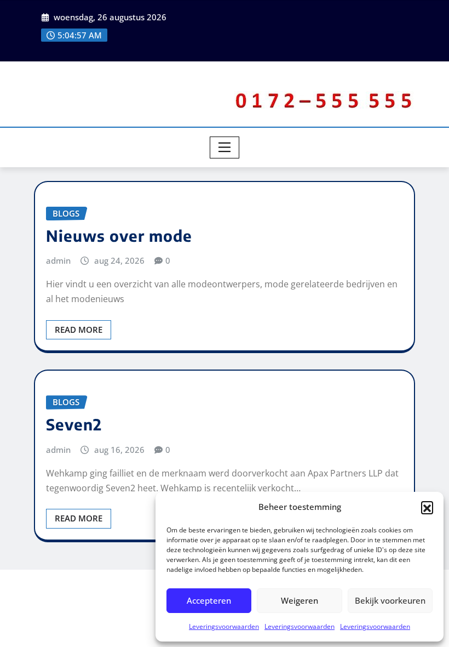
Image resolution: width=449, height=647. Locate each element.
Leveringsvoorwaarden (224, 626)
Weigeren (299, 600)
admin (58, 260)
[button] (427, 507)
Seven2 (74, 424)
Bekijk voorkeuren (390, 600)
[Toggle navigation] (225, 147)
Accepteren (209, 600)
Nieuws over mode (119, 235)
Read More (78, 329)
